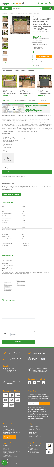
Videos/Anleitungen (20, 100)
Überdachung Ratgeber (34, 435)
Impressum (6, 449)
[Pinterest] (44, 383)
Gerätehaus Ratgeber (34, 428)
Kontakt (5, 426)
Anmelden (44, 404)
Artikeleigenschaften (7, 202)
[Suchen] (40, 8)
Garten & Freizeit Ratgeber (35, 436)
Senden (19, 341)
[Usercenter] (46, 3)
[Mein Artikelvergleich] (42, 3)
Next (5, 63)
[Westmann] (26, 108)
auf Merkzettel (37, 59)
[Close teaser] (7, 459)
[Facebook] (30, 383)
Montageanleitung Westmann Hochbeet (8, 160)
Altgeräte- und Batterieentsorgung (11, 432)
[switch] (49, 452)
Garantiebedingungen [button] (11, 194)
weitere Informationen (40, 52)
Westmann (35, 17)
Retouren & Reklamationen (9, 430)
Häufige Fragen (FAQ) (8, 433)
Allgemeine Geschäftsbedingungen (11, 451)
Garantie (43, 100)
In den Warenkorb (44, 56)
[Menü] (52, 444)
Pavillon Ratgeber (33, 432)
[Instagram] (35, 383)
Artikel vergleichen (38, 61)
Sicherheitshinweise (7, 255)
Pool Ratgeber (32, 433)
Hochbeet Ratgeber (33, 430)
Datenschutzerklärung (17, 338)
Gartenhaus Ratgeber (34, 426)
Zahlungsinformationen (9, 428)
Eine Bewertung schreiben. (12, 172)
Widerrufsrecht (7, 454)
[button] (4, 463)
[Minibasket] (50, 3)
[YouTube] (39, 383)
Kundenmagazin (7, 447)
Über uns (5, 445)
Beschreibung (5, 100)
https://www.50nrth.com (12, 267)
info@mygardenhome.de (41, 371)
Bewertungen (32, 100)
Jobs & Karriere (7, 448)
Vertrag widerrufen (9, 437)
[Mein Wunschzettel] (38, 3)
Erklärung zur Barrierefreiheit (10, 456)
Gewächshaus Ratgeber (34, 429)
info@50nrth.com (9, 265)
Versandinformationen (8, 429)
